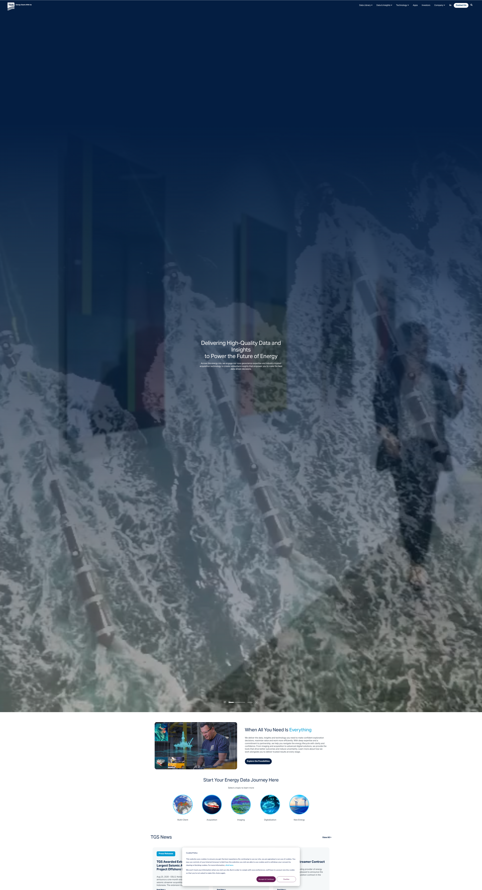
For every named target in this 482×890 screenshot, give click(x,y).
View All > (326, 837)
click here (229, 865)
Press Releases (166, 854)
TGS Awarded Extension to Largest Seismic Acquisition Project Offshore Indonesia (177, 866)
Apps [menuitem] (415, 5)
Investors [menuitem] (426, 5)
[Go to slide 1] (231, 702)
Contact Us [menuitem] (461, 5)
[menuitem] (365, 5)
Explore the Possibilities (258, 761)
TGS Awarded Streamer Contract (301, 862)
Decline (286, 879)
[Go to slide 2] (244, 702)
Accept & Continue (266, 879)
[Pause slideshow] (256, 702)
